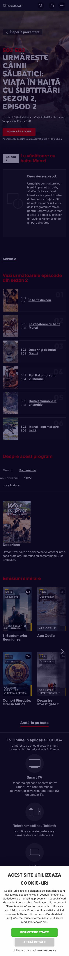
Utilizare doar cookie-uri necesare (34, 950)
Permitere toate (34, 932)
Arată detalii (34, 942)
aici (45, 922)
